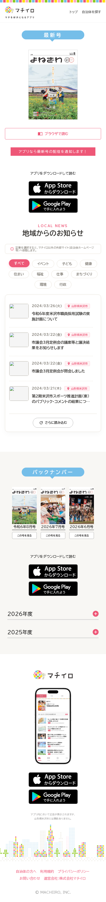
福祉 (40, 274)
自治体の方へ (26, 871)
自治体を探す (91, 12)
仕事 (59, 274)
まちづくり (84, 274)
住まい (19, 274)
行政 (62, 284)
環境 (43, 284)
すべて (19, 263)
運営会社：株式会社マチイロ (65, 878)
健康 (88, 263)
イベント (43, 263)
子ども (67, 263)
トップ (74, 12)
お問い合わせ (29, 878)
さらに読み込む (56, 422)
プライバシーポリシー (73, 871)
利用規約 (47, 871)
